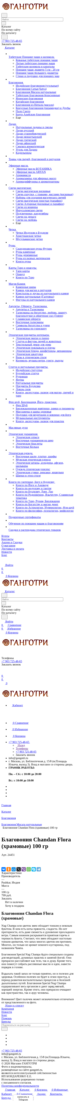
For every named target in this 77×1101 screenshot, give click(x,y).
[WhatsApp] (29, 869)
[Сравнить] (3, 861)
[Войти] (3, 672)
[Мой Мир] (13, 869)
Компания (7, 1008)
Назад (21, 745)
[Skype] (34, 869)
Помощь (6, 1018)
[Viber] (23, 869)
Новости (6, 1011)
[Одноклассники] (8, 869)
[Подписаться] (4, 1029)
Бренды (6, 1021)
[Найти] (4, 37)
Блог (4, 1015)
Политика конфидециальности (20, 1085)
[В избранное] (3, 858)
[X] (18, 869)
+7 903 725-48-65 (11, 40)
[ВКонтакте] (3, 869)
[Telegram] (39, 869)
